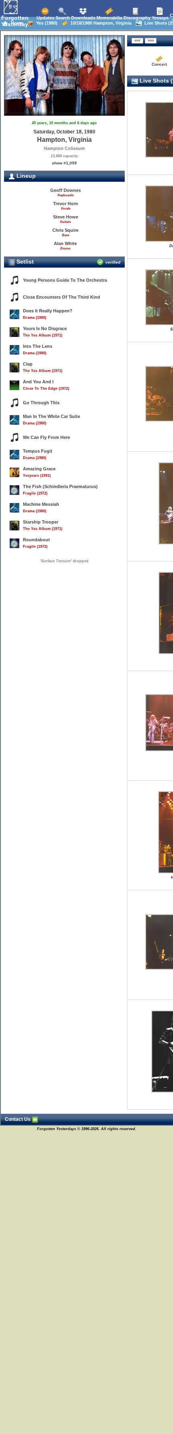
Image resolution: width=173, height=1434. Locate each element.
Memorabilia (108, 17)
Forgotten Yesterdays (16, 21)
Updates (44, 17)
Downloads (82, 17)
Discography (136, 17)
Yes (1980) (46, 23)
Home (15, 23)
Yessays (159, 17)
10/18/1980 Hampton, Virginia (100, 23)
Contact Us (18, 1119)
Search (62, 17)
